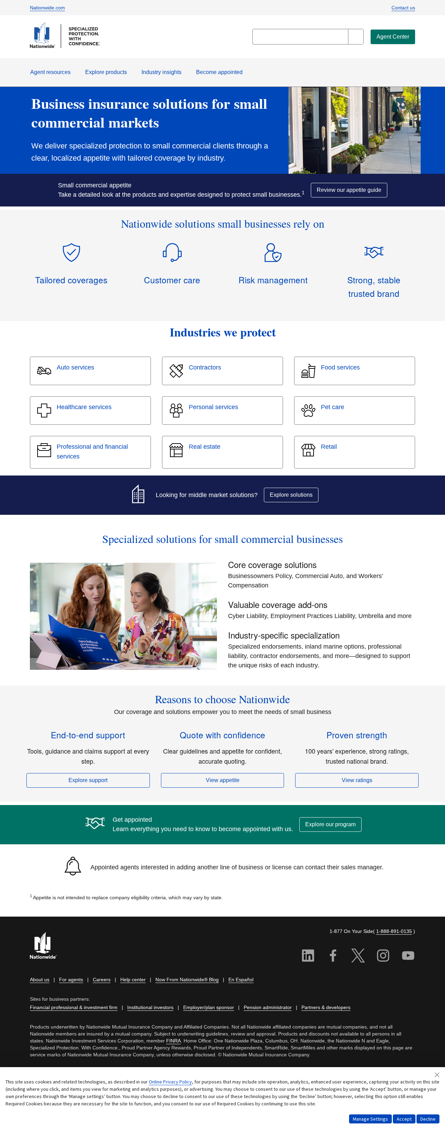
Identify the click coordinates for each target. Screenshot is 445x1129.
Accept (404, 1119)
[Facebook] (333, 957)
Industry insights (161, 72)
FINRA (173, 1040)
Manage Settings (370, 1119)
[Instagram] (383, 957)
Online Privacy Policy (170, 1082)
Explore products (106, 72)
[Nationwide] (47, 946)
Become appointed (219, 72)
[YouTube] (408, 957)
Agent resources (50, 72)
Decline (428, 1119)
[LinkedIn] (308, 957)
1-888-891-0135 (394, 931)
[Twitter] (358, 957)
